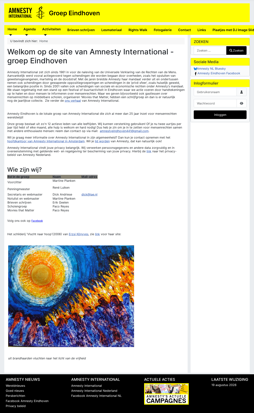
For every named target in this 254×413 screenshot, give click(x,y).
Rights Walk (137, 30)
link (149, 151)
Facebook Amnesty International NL (96, 396)
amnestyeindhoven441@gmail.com (124, 131)
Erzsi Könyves (78, 234)
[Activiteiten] (44, 35)
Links (201, 30)
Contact (184, 30)
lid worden (102, 141)
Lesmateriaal (111, 30)
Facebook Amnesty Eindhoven (27, 401)
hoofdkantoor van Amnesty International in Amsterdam (46, 141)
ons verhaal (73, 100)
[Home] (10, 35)
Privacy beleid (16, 406)
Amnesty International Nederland (94, 391)
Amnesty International (86, 385)
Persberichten (15, 396)
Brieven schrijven (81, 30)
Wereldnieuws (15, 385)
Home (12, 29)
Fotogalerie (163, 30)
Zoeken (238, 50)
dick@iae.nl (89, 194)
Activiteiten (51, 29)
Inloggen (220, 115)
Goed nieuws (15, 391)
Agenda (29, 29)
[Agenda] (25, 35)
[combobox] (210, 50)
